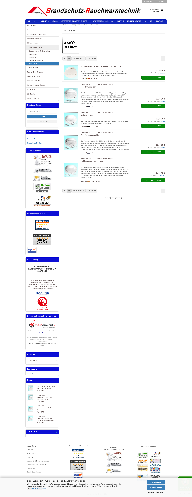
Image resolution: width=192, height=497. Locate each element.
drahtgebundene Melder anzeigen (39, 51)
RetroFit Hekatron (33, 98)
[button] (64, 58)
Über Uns (30, 450)
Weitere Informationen (156, 492)
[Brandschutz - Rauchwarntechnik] (84, 11)
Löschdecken (31, 94)
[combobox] (78, 58)
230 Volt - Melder (32, 43)
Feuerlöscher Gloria (33, 76)
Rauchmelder (31, 25)
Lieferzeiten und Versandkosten (74, 21)
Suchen (42, 117)
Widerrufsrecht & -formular (46, 21)
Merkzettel (161, 1)
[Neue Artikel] (56, 432)
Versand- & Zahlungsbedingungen (38, 461)
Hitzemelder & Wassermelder (36, 34)
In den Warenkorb (153, 77)
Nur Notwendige (156, 487)
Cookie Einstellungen (34, 472)
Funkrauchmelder (32, 30)
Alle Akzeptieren (156, 482)
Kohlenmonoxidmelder (34, 38)
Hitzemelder (33, 57)
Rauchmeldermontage (153, 21)
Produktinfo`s (31, 453)
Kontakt (120, 21)
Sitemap (30, 373)
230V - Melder (33, 64)
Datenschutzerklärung (39, 488)
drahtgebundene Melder (34, 47)
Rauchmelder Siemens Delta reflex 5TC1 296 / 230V (102, 66)
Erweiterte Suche (42, 122)
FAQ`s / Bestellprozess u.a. (102, 21)
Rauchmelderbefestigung (35, 72)
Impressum (30, 457)
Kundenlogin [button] (149, 1)
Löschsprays (31, 89)
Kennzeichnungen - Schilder (36, 85)
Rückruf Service (134, 21)
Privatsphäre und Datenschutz (37, 465)
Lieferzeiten (31, 468)
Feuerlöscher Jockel (33, 81)
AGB (28, 21)
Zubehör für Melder (33, 67)
